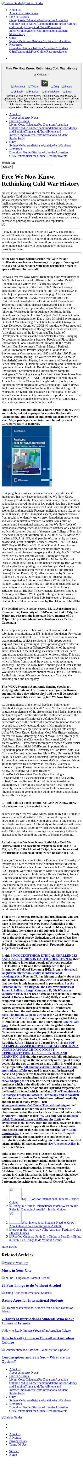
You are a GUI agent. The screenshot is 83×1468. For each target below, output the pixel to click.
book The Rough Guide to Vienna (24, 1014)
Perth (57, 41)
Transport (62, 23)
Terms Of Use (17, 1444)
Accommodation (46, 23)
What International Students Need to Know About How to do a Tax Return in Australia (41, 1224)
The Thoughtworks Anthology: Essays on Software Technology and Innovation (41, 1093)
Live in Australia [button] (19, 16)
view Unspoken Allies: (61, 1143)
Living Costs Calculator (23, 20)
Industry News (29, 13)
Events (63, 51)
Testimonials (23, 51)
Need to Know (27, 23)
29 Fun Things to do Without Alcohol (31, 1285)
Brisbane (37, 41)
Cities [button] (12, 37)
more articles (9, 1246)
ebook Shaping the (14, 1081)
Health (38, 30)
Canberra (65, 41)
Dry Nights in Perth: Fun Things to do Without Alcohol (45, 1238)
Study (21, 34)
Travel (44, 27)
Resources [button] (15, 44)
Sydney (14, 41)
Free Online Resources (45, 51)
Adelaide (48, 41)
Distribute (38, 48)
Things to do (32, 27)
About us (14, 13)
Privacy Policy (18, 1441)
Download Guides (20, 48)
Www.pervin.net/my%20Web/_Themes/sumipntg (34, 1105)
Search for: (8, 162)
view (15, 983)
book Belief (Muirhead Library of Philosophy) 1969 (40, 1117)
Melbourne (25, 41)
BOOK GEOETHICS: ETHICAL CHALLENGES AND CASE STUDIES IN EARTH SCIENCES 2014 (40, 957)
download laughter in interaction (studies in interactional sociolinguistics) (39, 973)
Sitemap (14, 1451)
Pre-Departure (46, 20)
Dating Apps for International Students (33, 1300)
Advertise (49, 48)
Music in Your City (16, 1270)
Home (13, 1454)
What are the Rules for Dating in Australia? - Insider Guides (43, 1207)
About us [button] (14, 9)
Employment (26, 30)
